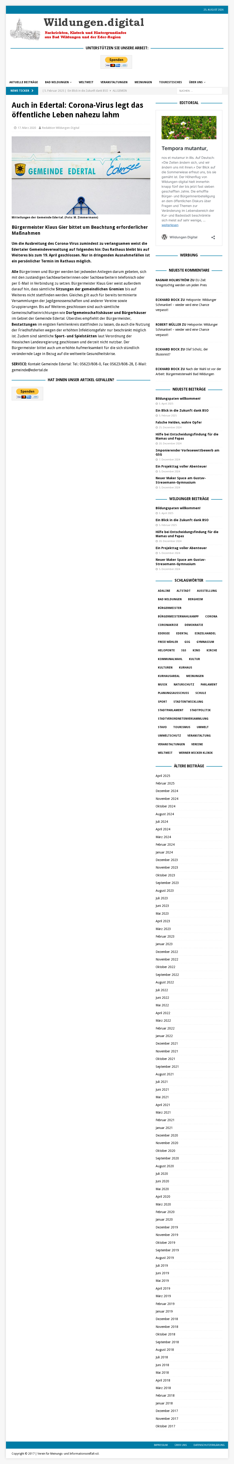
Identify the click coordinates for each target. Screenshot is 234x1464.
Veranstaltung (199, 735)
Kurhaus (185, 667)
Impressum (161, 1445)
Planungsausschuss (173, 693)
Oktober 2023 (165, 875)
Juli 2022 (162, 990)
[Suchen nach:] (199, 90)
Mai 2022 (162, 1005)
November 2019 (167, 1235)
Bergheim (195, 599)
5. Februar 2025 (168, 415)
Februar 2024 (165, 844)
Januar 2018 (164, 1403)
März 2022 (163, 1020)
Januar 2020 (164, 1219)
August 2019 (165, 1258)
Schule (200, 693)
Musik (162, 684)
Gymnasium (205, 642)
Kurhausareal (169, 676)
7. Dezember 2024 (169, 459)
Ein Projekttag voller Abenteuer (181, 466)
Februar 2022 (165, 1028)
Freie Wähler (168, 642)
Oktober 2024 (165, 806)
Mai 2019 (162, 1280)
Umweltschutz (169, 735)
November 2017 (167, 1418)
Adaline (164, 590)
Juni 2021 (162, 1089)
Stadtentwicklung (188, 701)
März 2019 (163, 1296)
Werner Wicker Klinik (196, 752)
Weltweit (165, 752)
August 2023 (165, 890)
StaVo (162, 727)
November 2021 (167, 1051)
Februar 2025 (165, 783)
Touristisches (170, 82)
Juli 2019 (162, 1265)
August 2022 (165, 982)
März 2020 (163, 1204)
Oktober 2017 (165, 1426)
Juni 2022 (162, 997)
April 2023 (163, 921)
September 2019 (167, 1250)
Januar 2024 (164, 852)
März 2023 (163, 929)
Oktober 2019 (165, 1242)
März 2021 (163, 1112)
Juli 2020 (162, 1173)
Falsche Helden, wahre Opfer (179, 422)
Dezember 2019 (167, 1227)
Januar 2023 (164, 944)
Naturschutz (184, 684)
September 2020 (167, 1158)
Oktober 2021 (165, 1059)
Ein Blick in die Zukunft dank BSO (182, 410)
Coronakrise (168, 625)
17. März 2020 (27, 127)
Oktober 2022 (165, 967)
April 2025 (163, 776)
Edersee (164, 633)
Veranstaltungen (114, 82)
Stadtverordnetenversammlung (183, 718)
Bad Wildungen (57, 82)
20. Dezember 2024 (170, 443)
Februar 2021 (165, 1120)
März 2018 (163, 1388)
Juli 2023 (162, 898)
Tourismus (181, 727)
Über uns (196, 82)
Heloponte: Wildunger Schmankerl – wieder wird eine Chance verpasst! (186, 305)
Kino (196, 650)
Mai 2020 (162, 1189)
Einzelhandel (205, 633)
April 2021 (163, 1105)
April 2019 (163, 1288)
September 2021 (167, 1066)
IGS (183, 650)
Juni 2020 (162, 1181)
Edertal (182, 633)
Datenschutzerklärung (209, 1445)
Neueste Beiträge (189, 389)
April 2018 (163, 1380)
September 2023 (167, 883)
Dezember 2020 (167, 1135)
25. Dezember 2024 (170, 427)
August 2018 (165, 1349)
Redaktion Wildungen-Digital (60, 127)
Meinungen (143, 82)
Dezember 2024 (167, 791)
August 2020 (165, 1166)
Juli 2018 (162, 1357)
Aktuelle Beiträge (23, 82)
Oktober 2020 (165, 1151)
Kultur (194, 659)
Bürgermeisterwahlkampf (178, 616)
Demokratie (194, 625)
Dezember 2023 (167, 860)
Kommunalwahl (170, 659)
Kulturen (165, 667)
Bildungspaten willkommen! (178, 398)
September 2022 (167, 975)
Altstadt (184, 590)
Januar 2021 (164, 1128)
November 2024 (167, 799)
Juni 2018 (162, 1365)
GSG (187, 642)
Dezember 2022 (167, 952)
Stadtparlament (170, 710)
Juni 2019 (162, 1273)
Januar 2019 (164, 1311)
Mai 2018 (162, 1372)
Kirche (212, 650)
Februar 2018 (165, 1395)
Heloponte (166, 650)
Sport (162, 701)
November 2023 (167, 867)
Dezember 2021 (167, 1043)
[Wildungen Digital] (77, 39)
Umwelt (203, 727)
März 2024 (163, 837)
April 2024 (163, 829)
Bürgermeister (169, 608)
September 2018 (167, 1342)
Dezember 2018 (167, 1319)
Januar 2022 (164, 1036)
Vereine (197, 744)
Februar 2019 (165, 1304)
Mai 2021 (162, 1097)
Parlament (209, 684)
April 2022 (163, 1013)
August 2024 (165, 814)
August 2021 (165, 1074)
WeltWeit (86, 82)
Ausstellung (207, 590)
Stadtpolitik (200, 710)
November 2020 (167, 1143)
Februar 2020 (165, 1212)
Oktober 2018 (165, 1334)
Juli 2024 (162, 821)
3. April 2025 (166, 403)
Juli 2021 (162, 1082)
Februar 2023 (165, 936)
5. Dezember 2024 (169, 471)
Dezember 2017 (167, 1411)
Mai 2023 (162, 913)
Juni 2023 (162, 906)
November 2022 (167, 959)
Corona (211, 616)
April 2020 (163, 1196)
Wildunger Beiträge (189, 499)
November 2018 (167, 1327)
